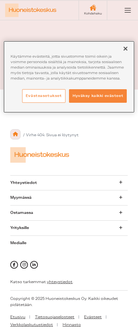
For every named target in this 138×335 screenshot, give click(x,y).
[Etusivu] (15, 134)
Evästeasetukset (44, 95)
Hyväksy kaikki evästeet (98, 95)
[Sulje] (125, 49)
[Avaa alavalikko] (121, 183)
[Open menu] (122, 10)
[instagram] (24, 265)
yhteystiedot (60, 281)
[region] (69, 77)
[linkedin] (34, 265)
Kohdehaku (93, 13)
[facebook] (14, 265)
